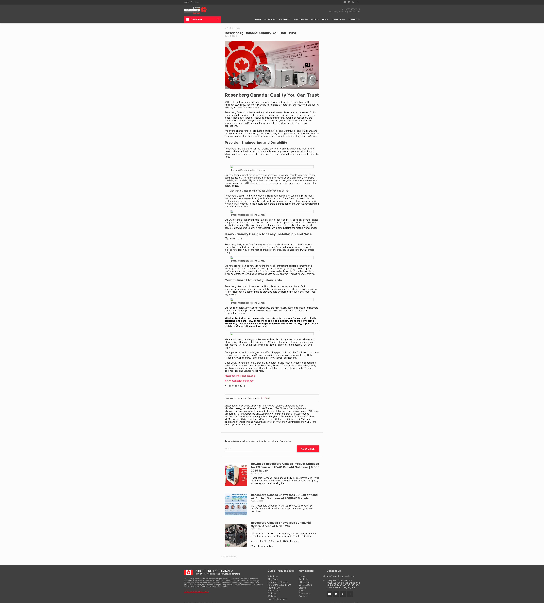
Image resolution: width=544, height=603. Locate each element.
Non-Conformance (277, 599)
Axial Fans (273, 576)
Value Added (305, 585)
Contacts (354, 19)
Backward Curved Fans (279, 585)
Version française (191, 2)
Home (258, 19)
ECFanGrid (285, 19)
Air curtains (300, 19)
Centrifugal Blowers (278, 582)
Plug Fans (273, 579)
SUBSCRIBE (308, 448)
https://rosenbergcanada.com (240, 375)
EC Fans (272, 593)
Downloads (338, 19)
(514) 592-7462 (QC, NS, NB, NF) (343, 585)
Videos (315, 19)
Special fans (274, 590)
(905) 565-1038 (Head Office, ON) (343, 583)
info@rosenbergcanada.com (239, 380)
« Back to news (232, 28)
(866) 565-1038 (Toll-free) (339, 580)
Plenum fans (274, 587)
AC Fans (272, 596)
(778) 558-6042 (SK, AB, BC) (341, 587)
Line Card (264, 398)
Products (270, 19)
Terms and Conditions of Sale (196, 592)
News (325, 19)
